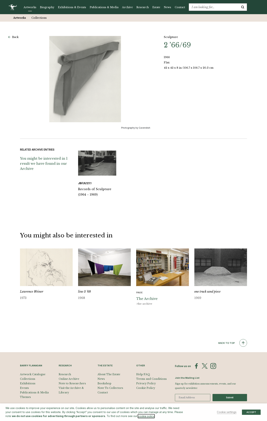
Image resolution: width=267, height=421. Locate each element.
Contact (180, 7)
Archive (127, 7)
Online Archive (69, 378)
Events (24, 388)
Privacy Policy (146, 383)
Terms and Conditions (151, 378)
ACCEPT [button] (251, 412)
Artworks (30, 7)
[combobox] (213, 7)
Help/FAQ (143, 374)
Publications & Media (104, 7)
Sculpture (171, 37)
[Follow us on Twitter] (205, 366)
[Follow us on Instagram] (213, 366)
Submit (229, 397)
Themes (25, 397)
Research (142, 7)
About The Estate (109, 374)
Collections (39, 17)
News (167, 7)
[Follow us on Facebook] (196, 366)
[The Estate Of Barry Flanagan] (14, 7)
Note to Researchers (72, 383)
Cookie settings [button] (226, 412)
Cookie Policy (145, 388)
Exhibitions (27, 383)
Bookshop (104, 383)
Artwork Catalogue (32, 374)
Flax (167, 62)
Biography (47, 7)
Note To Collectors (110, 388)
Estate (156, 7)
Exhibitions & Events (72, 7)
